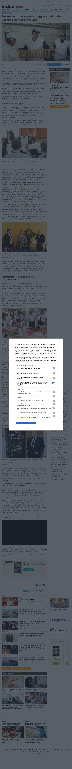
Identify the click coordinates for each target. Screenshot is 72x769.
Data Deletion (28, 427)
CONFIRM (25, 422)
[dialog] (36, 384)
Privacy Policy (44, 427)
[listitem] (36, 365)
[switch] (53, 368)
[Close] (60, 341)
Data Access (36, 427)
